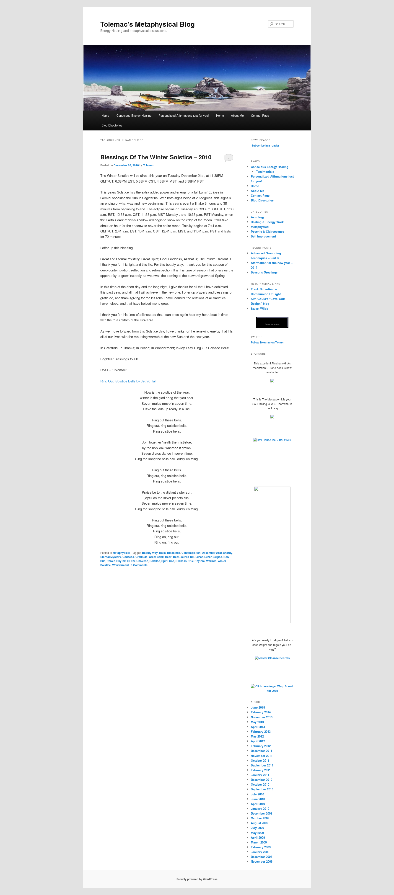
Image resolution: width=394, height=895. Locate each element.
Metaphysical (121, 553)
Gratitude (141, 557)
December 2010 (261, 779)
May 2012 (257, 736)
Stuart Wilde (259, 308)
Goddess (128, 557)
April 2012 (258, 741)
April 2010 (258, 804)
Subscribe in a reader (265, 145)
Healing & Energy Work (267, 222)
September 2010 (262, 789)
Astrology (257, 217)
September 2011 (262, 765)
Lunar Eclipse (213, 557)
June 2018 (258, 707)
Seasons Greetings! (264, 272)
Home (105, 115)
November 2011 (261, 755)
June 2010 (258, 799)
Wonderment (120, 565)
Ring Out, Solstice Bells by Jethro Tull (128, 381)
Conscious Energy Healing (134, 115)
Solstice (155, 561)
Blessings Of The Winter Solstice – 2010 (155, 157)
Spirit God (167, 561)
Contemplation (190, 553)
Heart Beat (172, 557)
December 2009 (261, 813)
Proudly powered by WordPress (197, 879)
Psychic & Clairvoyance (267, 231)
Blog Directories (111, 125)
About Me (237, 115)
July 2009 (257, 827)
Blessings (173, 553)
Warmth (211, 561)
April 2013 (258, 727)
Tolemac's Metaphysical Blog (147, 24)
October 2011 (260, 760)
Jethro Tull (187, 557)
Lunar (199, 557)
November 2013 (261, 717)
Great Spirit (156, 557)
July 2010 (257, 794)
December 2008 (261, 856)
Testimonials (265, 171)
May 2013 (257, 722)
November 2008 (261, 861)
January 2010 (260, 808)
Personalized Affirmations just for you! (183, 115)
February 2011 (261, 770)
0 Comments (228, 158)
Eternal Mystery (110, 557)
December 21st (212, 553)
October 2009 (260, 818)
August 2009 (259, 823)
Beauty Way (150, 553)
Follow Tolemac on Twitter (267, 342)
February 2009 (261, 847)
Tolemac (148, 165)
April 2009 (258, 837)
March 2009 (259, 842)
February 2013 (261, 731)
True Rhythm (196, 561)
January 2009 (260, 852)
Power (111, 561)
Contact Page (260, 115)
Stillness (181, 561)
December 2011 (261, 750)
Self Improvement (263, 236)
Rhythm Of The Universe (132, 561)
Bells (162, 553)
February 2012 (261, 746)
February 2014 (261, 712)
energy (227, 553)
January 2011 (260, 775)
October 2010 (260, 784)
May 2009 (257, 833)
